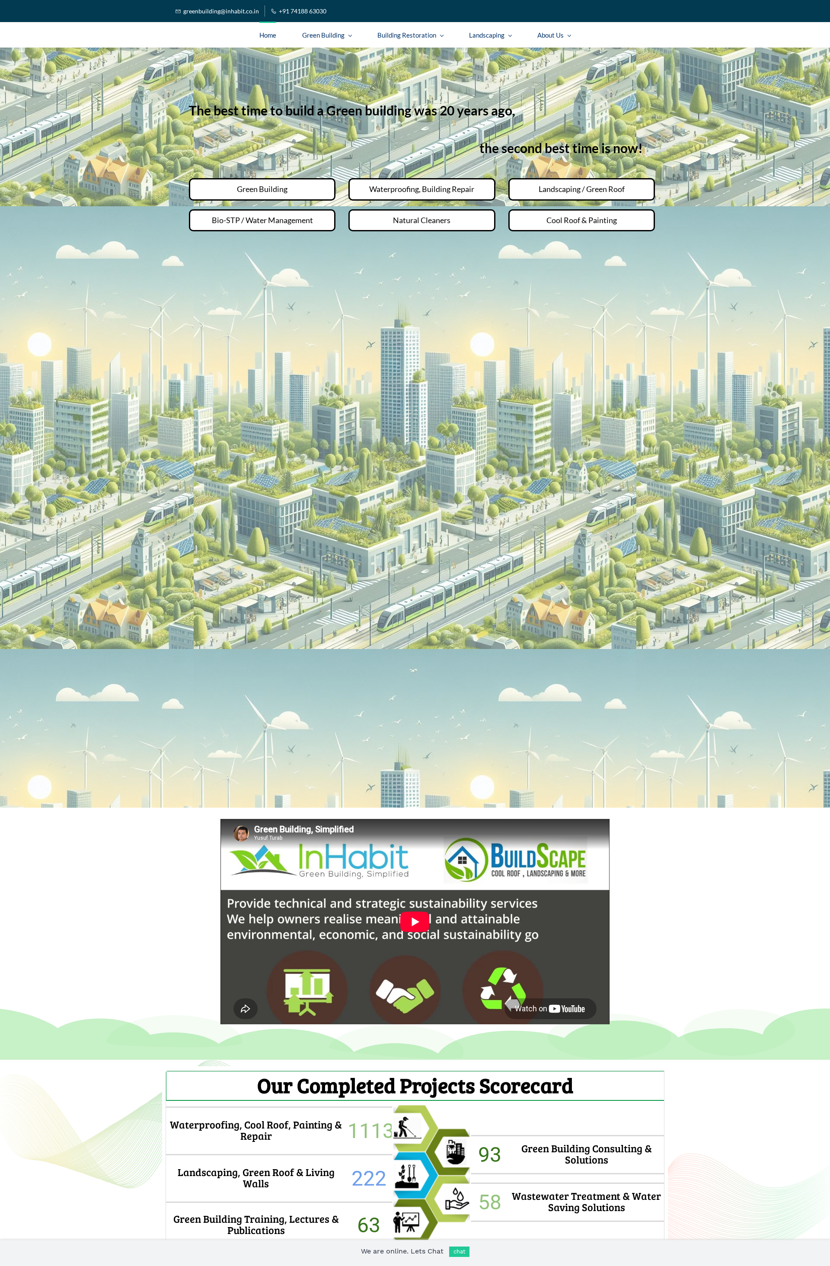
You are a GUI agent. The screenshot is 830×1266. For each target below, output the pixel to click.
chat (459, 1251)
